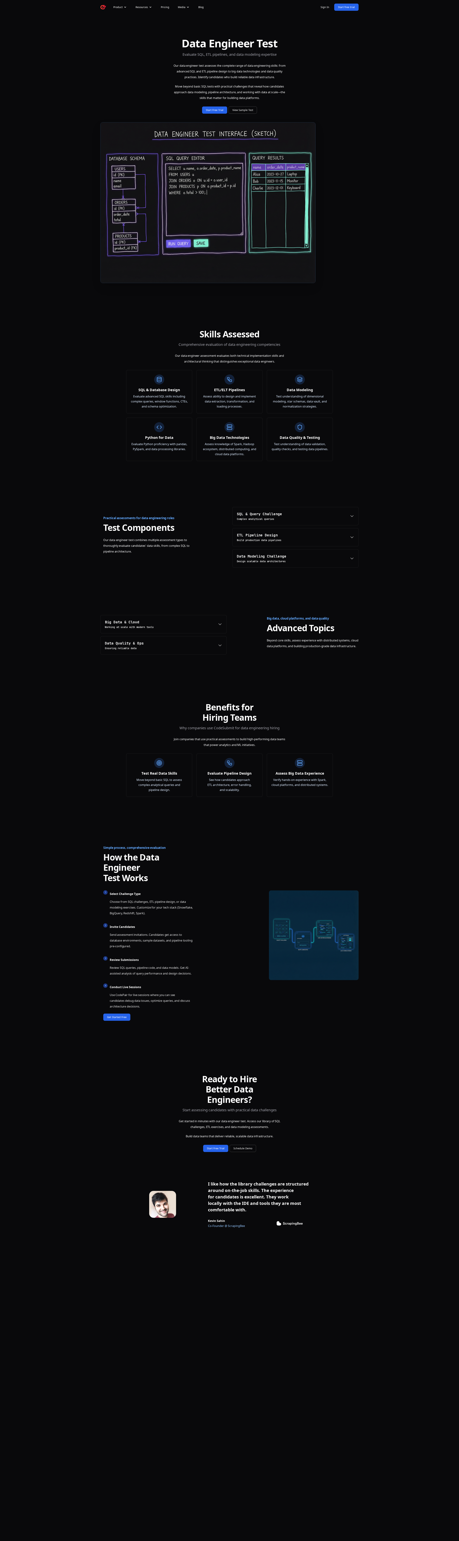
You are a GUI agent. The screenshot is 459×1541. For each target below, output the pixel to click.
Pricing (165, 7)
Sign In (325, 7)
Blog (201, 7)
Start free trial (346, 7)
